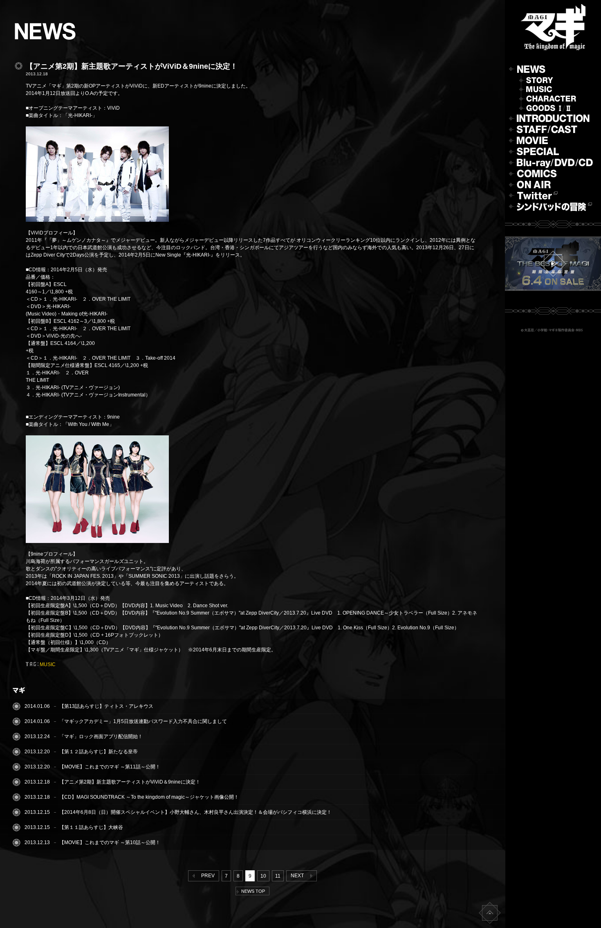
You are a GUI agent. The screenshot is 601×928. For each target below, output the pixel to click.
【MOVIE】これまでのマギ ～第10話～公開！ (109, 842)
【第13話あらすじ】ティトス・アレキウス (106, 706)
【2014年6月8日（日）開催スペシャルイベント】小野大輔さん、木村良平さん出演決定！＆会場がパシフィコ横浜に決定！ (195, 812)
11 (277, 876)
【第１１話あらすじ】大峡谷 (91, 827)
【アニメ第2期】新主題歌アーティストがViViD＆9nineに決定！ (129, 782)
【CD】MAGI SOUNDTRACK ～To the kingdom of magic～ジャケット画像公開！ (149, 797)
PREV (207, 875)
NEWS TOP (252, 891)
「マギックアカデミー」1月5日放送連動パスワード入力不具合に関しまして (143, 721)
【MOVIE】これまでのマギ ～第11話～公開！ (109, 767)
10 (263, 876)
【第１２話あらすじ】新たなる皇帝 (98, 752)
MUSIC (48, 664)
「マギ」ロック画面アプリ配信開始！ (101, 736)
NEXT (298, 875)
